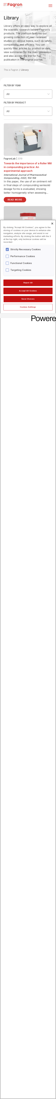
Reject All (28, 283)
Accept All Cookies (28, 291)
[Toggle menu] (50, 5)
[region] (28, 659)
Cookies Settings (28, 307)
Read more (15, 199)
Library (25, 69)
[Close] (52, 223)
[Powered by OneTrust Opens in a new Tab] (42, 316)
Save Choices (28, 299)
